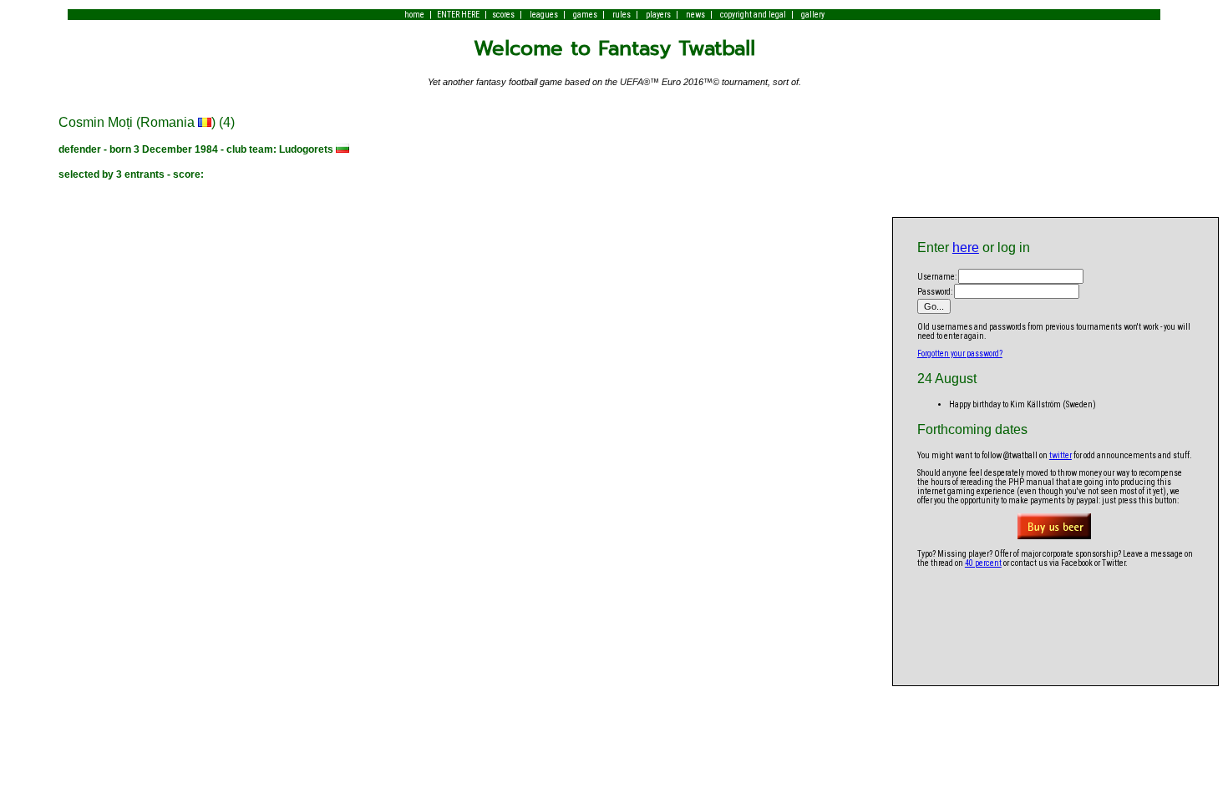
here (965, 247)
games (585, 14)
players (658, 14)
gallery (813, 14)
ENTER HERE (458, 14)
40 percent (983, 563)
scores (503, 14)
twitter (1060, 455)
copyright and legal (753, 14)
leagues (544, 14)
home (414, 14)
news (695, 14)
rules (621, 14)
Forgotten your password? (959, 353)
